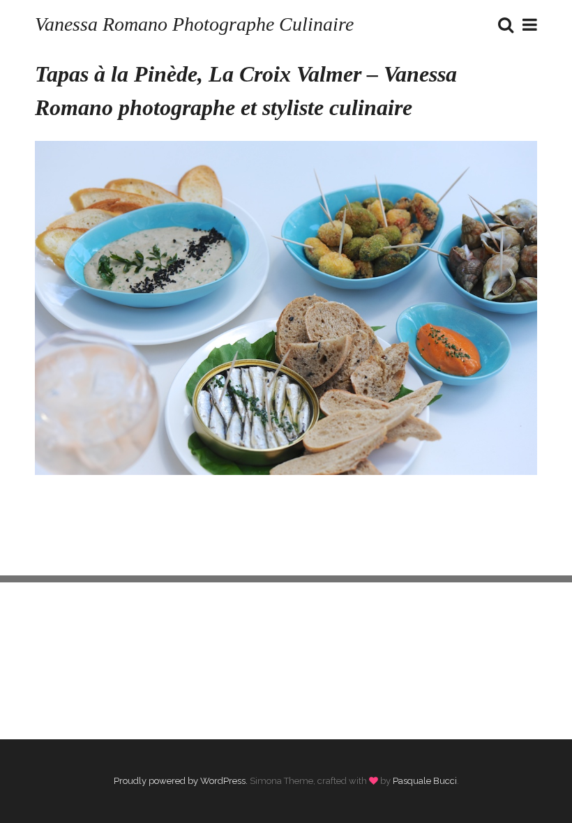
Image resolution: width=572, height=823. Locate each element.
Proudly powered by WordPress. (181, 781)
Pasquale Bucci (425, 781)
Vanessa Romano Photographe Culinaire (194, 24)
